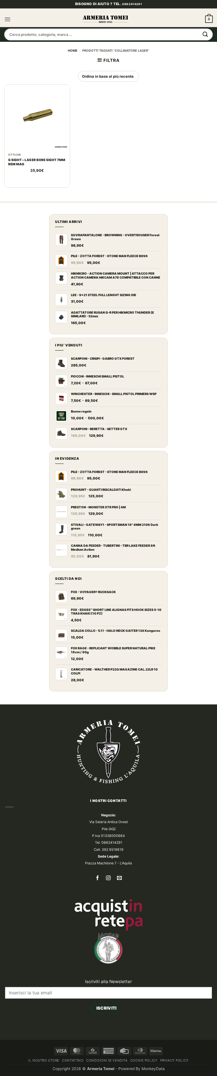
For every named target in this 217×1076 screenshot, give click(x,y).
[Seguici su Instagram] (109, 888)
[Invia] (205, 44)
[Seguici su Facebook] (98, 888)
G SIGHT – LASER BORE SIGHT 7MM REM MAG (37, 172)
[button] (7, 29)
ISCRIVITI (106, 1017)
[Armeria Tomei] (105, 29)
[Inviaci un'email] (119, 888)
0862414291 (132, 14)
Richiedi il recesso (106, 1037)
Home (72, 60)
